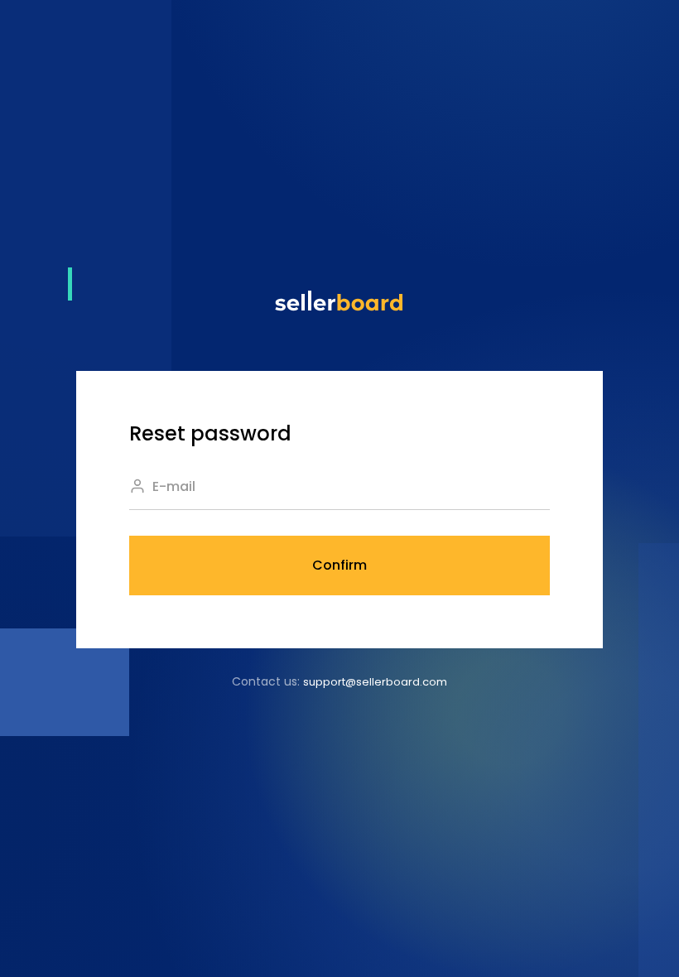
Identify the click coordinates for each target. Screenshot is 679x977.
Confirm (339, 565)
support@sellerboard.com (375, 682)
